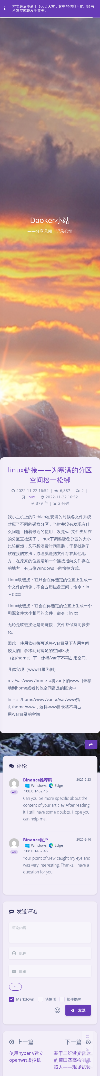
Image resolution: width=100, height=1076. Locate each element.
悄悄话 (50, 999)
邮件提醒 (74, 999)
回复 (84, 824)
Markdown (25, 999)
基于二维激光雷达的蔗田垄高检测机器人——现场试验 (72, 1060)
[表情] (57, 1010)
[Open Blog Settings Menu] (87, 1061)
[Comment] (87, 1036)
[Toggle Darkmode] (87, 1049)
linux (30, 497)
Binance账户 (35, 840)
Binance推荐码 (37, 780)
